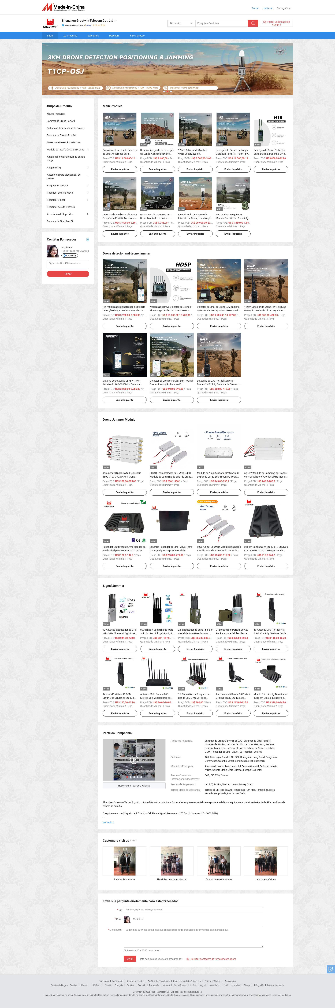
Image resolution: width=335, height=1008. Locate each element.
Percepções (230, 981)
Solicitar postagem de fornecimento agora (211, 959)
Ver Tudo (107, 822)
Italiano (166, 985)
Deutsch (142, 985)
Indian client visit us (124, 879)
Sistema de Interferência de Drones (65, 128)
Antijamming (54, 167)
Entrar (255, 8)
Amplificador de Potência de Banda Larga (66, 158)
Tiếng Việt (259, 985)
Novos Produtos (56, 113)
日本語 (108, 985)
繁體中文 (97, 985)
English (73, 985)
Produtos (72, 35)
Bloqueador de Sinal (57, 185)
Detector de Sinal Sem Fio (60, 221)
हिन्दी (226, 985)
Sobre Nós (93, 35)
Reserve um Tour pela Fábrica (134, 785)
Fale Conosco (137, 35)
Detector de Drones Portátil (61, 135)
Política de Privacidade (159, 981)
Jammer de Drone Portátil (61, 121)
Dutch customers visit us (219, 879)
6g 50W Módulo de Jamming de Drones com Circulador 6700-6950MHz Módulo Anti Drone (265, 476)
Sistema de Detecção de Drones (64, 142)
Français (119, 985)
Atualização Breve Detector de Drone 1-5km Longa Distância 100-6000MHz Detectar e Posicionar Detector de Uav (171, 310)
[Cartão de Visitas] (87, 239)
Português (154, 985)
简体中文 (85, 985)
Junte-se (268, 8)
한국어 (193, 985)
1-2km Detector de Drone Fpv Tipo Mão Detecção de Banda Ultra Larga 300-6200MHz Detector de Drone (265, 310)
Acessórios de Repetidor (60, 214)
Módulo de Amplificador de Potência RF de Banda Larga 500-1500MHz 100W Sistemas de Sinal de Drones (218, 476)
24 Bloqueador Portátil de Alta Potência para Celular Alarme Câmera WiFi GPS (232, 633)
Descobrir (114, 35)
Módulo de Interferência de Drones (65, 149)
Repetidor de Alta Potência (61, 207)
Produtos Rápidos (212, 981)
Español (130, 985)
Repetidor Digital (56, 199)
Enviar (129, 958)
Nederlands (215, 985)
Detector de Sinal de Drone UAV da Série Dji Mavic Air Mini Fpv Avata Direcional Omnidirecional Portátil (218, 310)
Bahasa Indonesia (275, 985)
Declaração (117, 981)
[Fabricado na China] (64, 7)
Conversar (71, 255)
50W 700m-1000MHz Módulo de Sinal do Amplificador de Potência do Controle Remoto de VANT (219, 550)
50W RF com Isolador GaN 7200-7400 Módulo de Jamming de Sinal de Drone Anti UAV (170, 476)
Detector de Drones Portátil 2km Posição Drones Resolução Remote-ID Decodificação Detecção (171, 384)
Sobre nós (104, 981)
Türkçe (247, 985)
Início (50, 35)
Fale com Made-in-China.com (187, 981)
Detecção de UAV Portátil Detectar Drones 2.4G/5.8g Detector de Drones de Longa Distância (219, 384)
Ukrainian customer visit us (171, 879)
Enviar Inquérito (120, 169)
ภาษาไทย (236, 985)
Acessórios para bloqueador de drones (63, 176)
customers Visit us (266, 879)
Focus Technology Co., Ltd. (161, 991)
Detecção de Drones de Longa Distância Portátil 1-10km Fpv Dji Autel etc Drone (232, 153)
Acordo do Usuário (135, 981)
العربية (203, 985)
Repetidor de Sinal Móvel (60, 192)
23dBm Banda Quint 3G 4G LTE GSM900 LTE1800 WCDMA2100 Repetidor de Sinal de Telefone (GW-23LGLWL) (266, 550)
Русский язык (180, 985)
